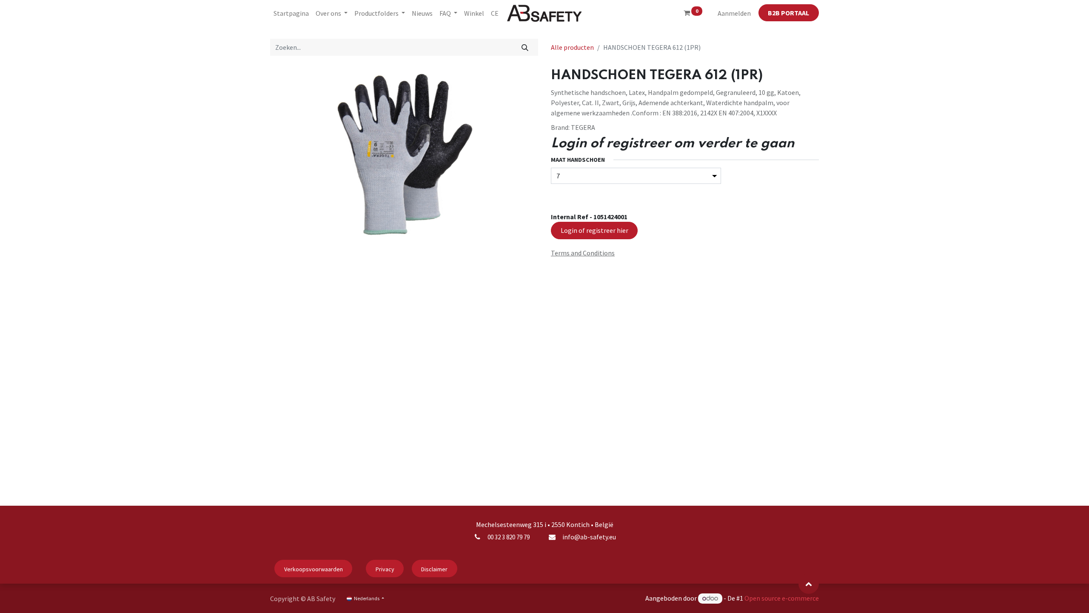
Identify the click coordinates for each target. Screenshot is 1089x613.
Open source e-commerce (781, 598)
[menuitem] (291, 13)
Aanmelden (734, 13)
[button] (808, 583)
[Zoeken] (525, 47)
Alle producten (572, 47)
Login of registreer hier (594, 230)
